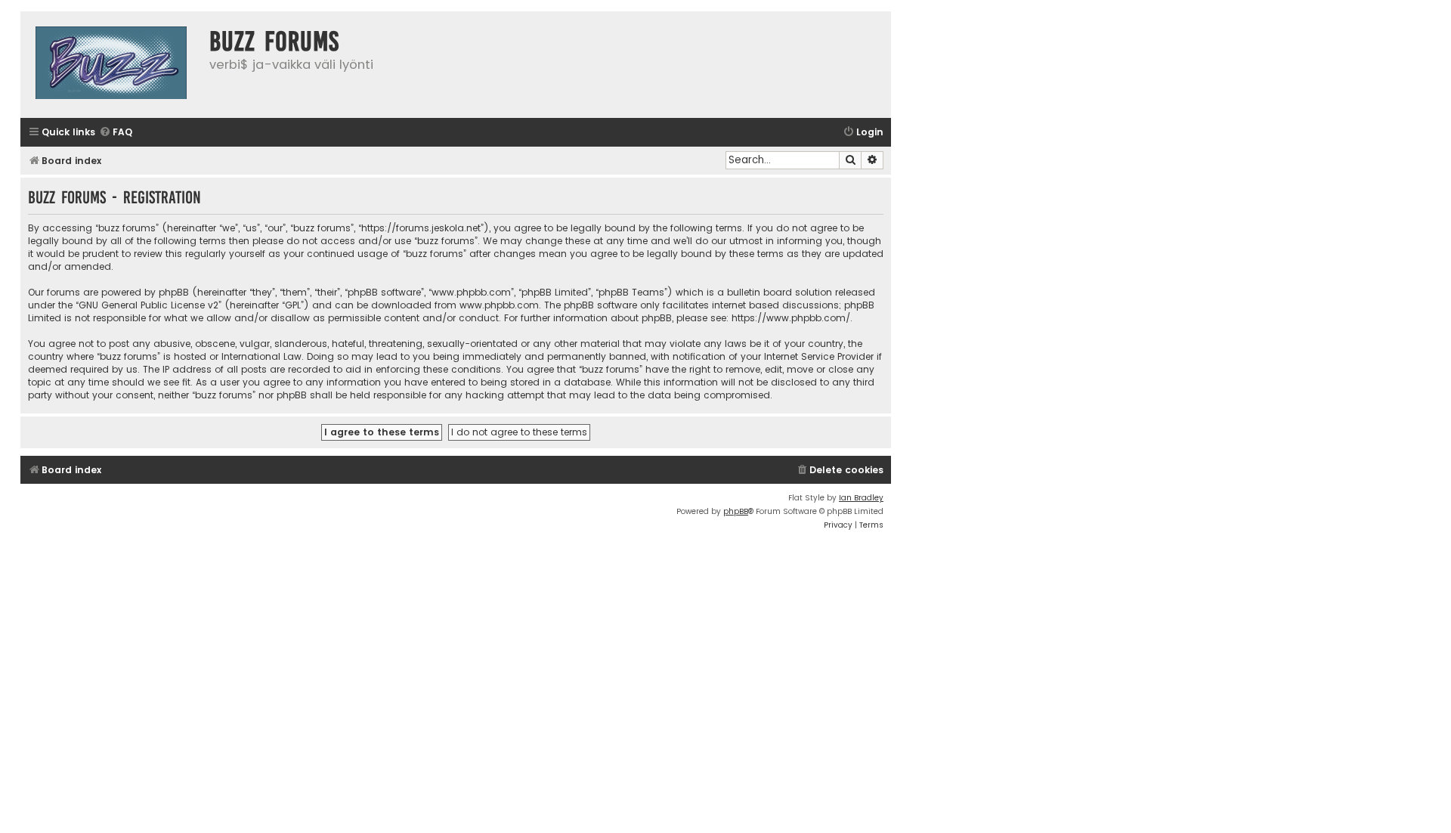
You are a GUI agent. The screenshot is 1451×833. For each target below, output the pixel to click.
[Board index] (111, 64)
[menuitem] (115, 132)
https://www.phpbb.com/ (791, 317)
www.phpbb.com (499, 305)
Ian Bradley (861, 497)
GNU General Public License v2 (148, 305)
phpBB (735, 511)
